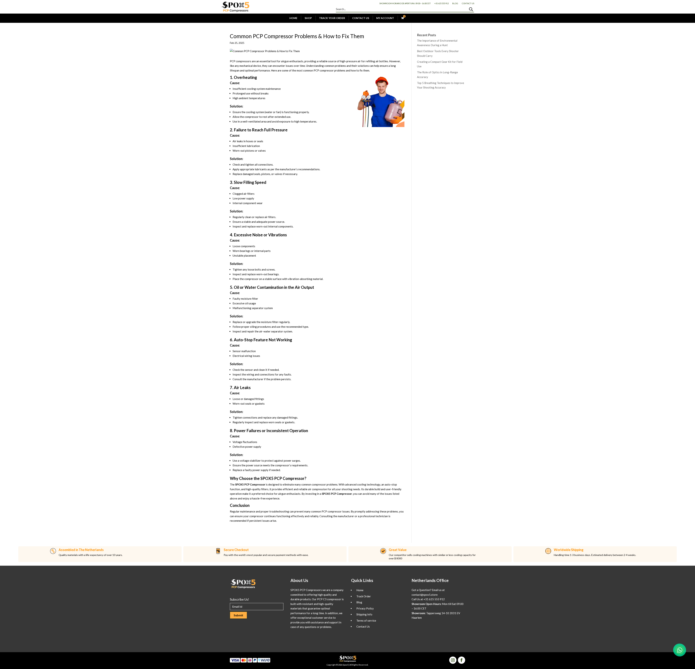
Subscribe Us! (239, 599)
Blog (455, 3)
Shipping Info (364, 614)
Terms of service (366, 620)
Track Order (363, 596)
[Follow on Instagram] (452, 660)
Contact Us (468, 3)
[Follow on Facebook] (461, 660)
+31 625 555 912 (441, 3)
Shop (308, 18)
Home (293, 18)
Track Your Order (332, 18)
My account (385, 18)
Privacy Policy (365, 608)
